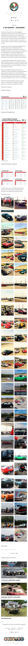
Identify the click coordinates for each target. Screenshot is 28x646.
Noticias (7, 628)
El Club (18, 629)
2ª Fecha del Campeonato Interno (10, 580)
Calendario (11, 629)
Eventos (14, 25)
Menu (14, 17)
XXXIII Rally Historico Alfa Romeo (10, 597)
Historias (20, 628)
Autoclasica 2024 (6, 618)
